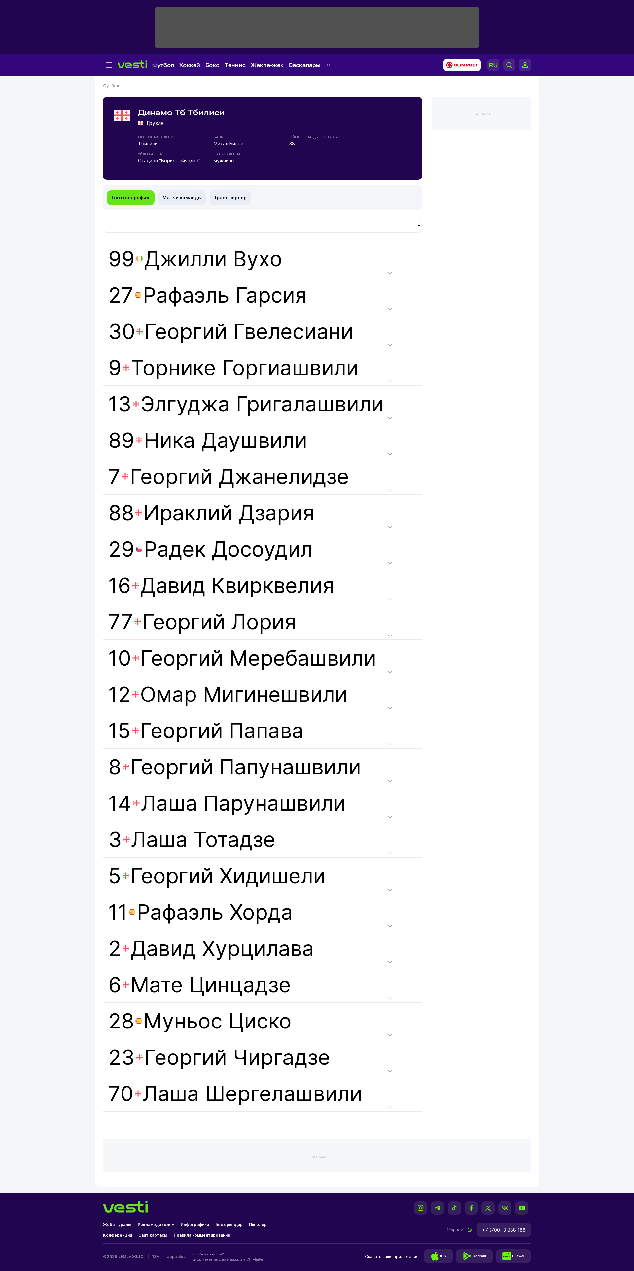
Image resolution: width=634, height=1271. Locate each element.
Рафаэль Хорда (215, 912)
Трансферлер (230, 197)
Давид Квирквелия (237, 585)
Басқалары (305, 65)
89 (207, 440)
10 (242, 657)
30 (230, 331)
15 (206, 730)
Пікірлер (258, 1224)
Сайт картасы (152, 1235)
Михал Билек (228, 143)
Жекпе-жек (267, 65)
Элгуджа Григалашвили (262, 403)
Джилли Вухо (213, 258)
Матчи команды (182, 197)
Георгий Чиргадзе (237, 1057)
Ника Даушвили (225, 440)
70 (235, 1093)
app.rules (176, 1256)
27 (207, 295)
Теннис (235, 65)
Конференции (117, 1235)
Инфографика (195, 1224)
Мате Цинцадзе (210, 984)
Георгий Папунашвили (245, 766)
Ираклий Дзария (228, 512)
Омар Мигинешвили (243, 694)
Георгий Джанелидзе (239, 476)
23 (219, 1057)
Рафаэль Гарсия (225, 295)
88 (211, 512)
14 (227, 803)
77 (202, 621)
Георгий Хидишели (228, 875)
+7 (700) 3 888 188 (504, 1230)
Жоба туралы (117, 1224)
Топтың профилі (131, 197)
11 (200, 912)
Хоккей (189, 65)
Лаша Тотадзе (203, 839)
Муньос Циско (217, 1020)
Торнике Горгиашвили (245, 367)
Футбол (163, 65)
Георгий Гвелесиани (248, 331)
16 (221, 585)
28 (200, 1020)
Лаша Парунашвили (243, 803)
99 (195, 258)
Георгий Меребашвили (258, 657)
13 (246, 403)
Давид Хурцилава (222, 948)
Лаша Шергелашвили (252, 1093)
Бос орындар (229, 1224)
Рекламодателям (156, 1224)
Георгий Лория (219, 621)
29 (210, 549)
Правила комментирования (202, 1235)
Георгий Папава (222, 730)
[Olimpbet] (460, 65)
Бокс (212, 65)
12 (227, 694)
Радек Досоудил (228, 549)
